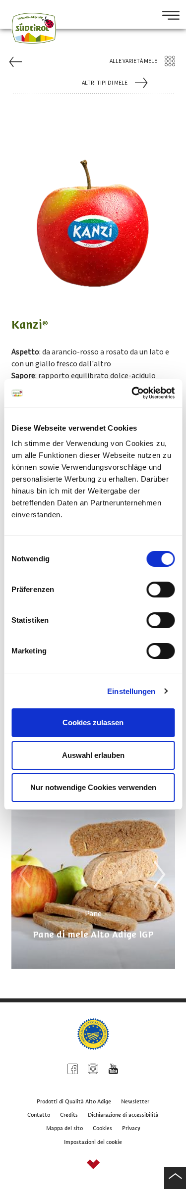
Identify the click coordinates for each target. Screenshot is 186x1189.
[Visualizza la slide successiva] (157, 875)
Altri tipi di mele (104, 83)
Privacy (131, 1128)
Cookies (102, 1128)
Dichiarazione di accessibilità (123, 1114)
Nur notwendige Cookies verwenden (93, 787)
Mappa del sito (64, 1128)
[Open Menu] (167, 16)
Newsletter (135, 1101)
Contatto (38, 1114)
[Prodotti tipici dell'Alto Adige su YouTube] (113, 1070)
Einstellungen (131, 691)
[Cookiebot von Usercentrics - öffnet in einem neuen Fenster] (132, 393)
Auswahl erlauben (93, 755)
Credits (69, 1114)
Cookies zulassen (93, 722)
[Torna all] (175, 1178)
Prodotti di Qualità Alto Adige (74, 1101)
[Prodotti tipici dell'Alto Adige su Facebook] (72, 1070)
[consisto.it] (93, 1165)
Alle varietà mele (133, 61)
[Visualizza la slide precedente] (22, 875)
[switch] (160, 589)
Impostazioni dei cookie (93, 1142)
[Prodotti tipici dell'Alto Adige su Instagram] (93, 1070)
